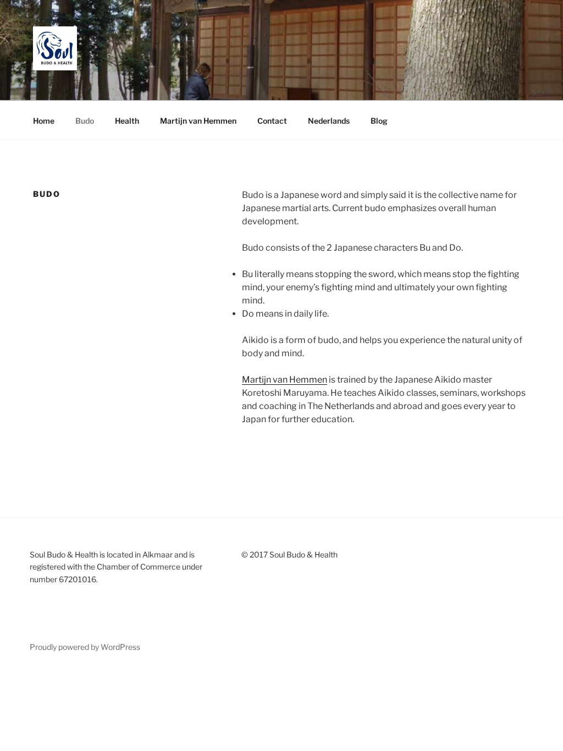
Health (127, 120)
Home (43, 120)
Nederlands (329, 120)
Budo (84, 120)
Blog (379, 120)
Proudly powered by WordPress (85, 646)
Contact (272, 120)
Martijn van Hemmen (198, 120)
